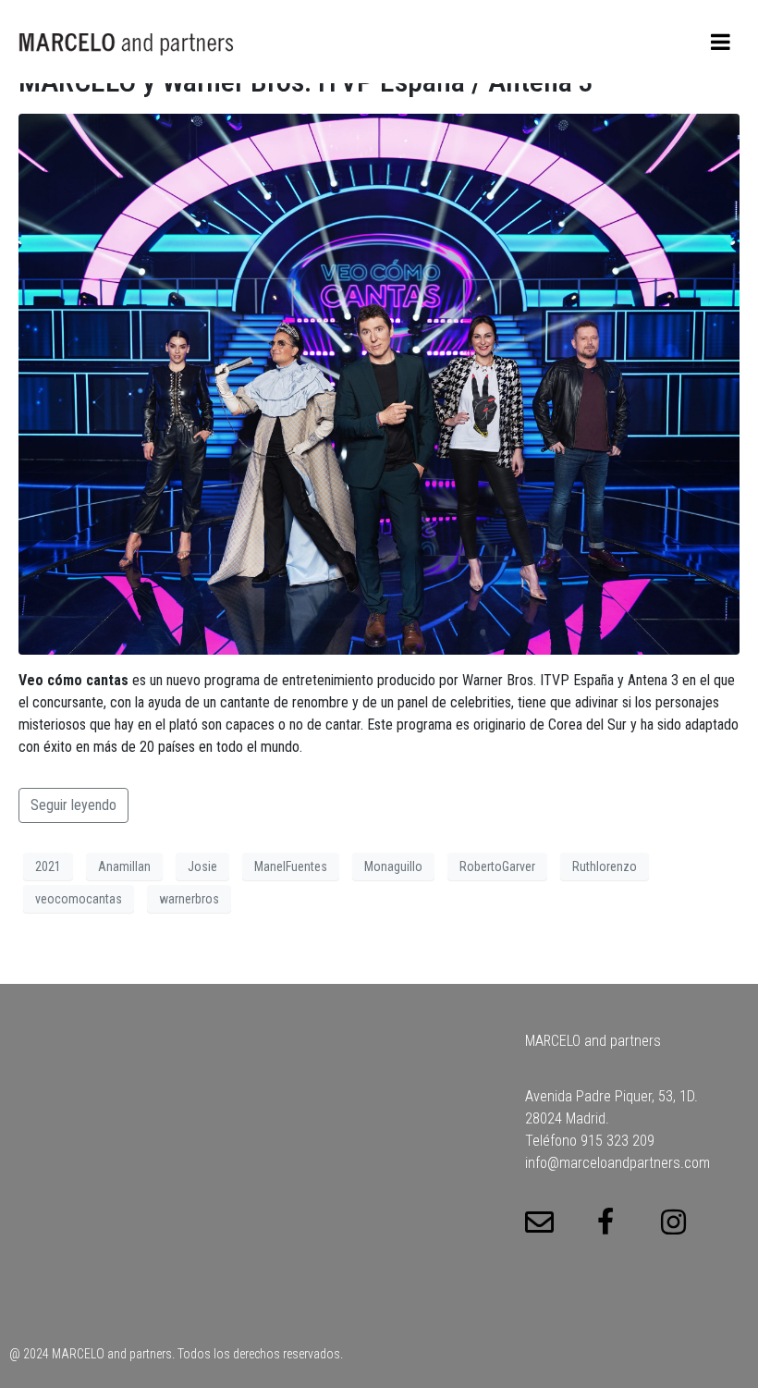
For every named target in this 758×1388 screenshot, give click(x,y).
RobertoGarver (497, 866)
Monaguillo (393, 866)
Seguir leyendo (73, 805)
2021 (48, 866)
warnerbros (189, 898)
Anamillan (124, 866)
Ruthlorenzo (604, 866)
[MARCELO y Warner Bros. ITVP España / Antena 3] (379, 383)
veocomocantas (78, 898)
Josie (202, 866)
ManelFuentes (290, 866)
